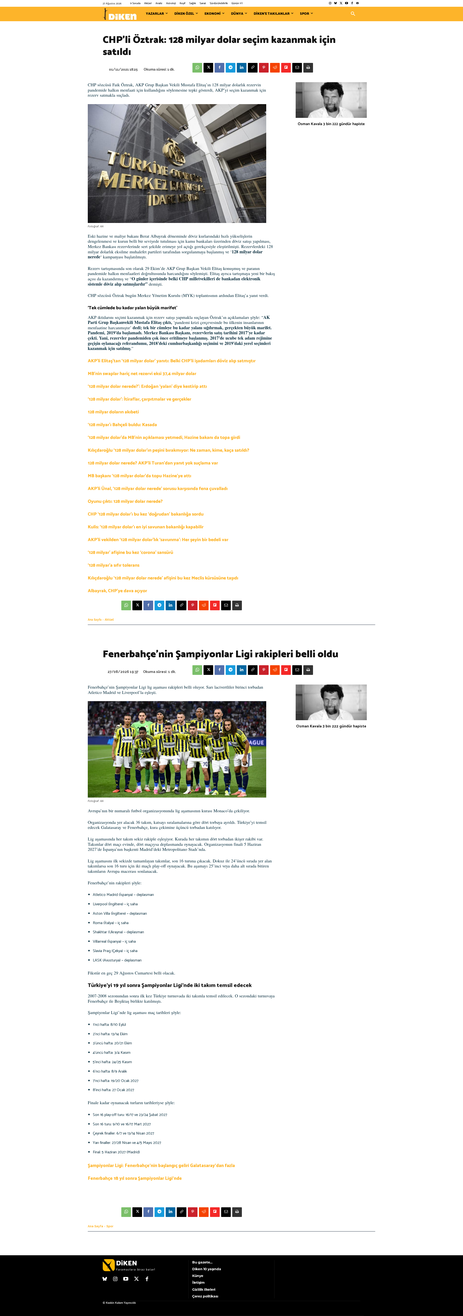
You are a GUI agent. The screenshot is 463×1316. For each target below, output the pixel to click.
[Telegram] (230, 68)
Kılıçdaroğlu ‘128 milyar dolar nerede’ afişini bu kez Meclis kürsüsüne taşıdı (163, 578)
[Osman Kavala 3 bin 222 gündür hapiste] (331, 100)
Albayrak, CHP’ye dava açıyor (117, 591)
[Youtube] (346, 3)
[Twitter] (341, 3)
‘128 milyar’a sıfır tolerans (113, 565)
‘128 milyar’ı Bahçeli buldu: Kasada (122, 425)
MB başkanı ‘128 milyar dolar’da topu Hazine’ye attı (139, 476)
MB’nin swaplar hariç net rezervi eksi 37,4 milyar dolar (142, 373)
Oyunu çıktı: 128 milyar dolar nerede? (125, 501)
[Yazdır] (308, 68)
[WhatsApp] (197, 68)
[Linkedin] (241, 68)
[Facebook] (352, 3)
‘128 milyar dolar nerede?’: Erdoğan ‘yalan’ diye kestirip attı (147, 386)
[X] (208, 68)
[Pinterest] (264, 68)
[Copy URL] (253, 68)
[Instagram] (330, 3)
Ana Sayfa (95, 619)
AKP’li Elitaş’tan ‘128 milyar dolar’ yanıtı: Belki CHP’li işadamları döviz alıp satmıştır (172, 361)
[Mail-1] (357, 3)
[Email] (297, 68)
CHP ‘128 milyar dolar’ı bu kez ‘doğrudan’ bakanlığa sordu (146, 514)
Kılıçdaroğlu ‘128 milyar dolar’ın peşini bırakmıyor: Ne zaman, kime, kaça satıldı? (168, 450)
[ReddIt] (275, 68)
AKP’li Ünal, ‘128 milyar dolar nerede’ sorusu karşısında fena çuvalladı (158, 488)
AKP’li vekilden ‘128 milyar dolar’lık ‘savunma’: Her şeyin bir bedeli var (158, 540)
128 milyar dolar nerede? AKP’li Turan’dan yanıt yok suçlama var (153, 463)
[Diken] (119, 14)
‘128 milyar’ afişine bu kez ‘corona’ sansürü (130, 552)
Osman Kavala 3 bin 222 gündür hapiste (331, 124)
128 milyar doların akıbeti (113, 412)
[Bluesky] (335, 3)
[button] (353, 14)
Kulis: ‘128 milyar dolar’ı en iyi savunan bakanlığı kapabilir (146, 527)
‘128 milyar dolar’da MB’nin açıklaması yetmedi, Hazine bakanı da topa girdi (164, 437)
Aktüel (109, 619)
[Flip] (286, 68)
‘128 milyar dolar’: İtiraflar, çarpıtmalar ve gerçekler (139, 399)
